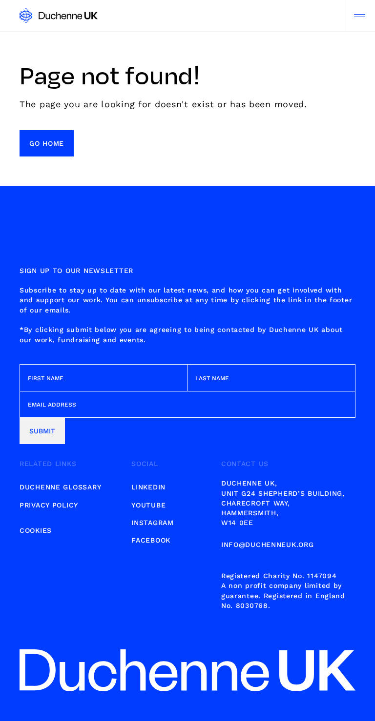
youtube (148, 505)
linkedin (148, 487)
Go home (46, 143)
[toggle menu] (359, 15)
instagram (152, 522)
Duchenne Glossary (60, 487)
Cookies (36, 530)
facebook (150, 540)
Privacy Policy (49, 505)
